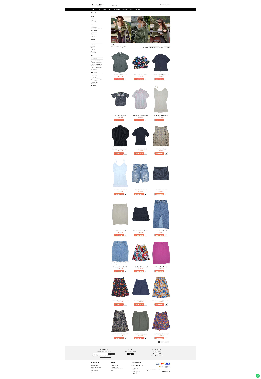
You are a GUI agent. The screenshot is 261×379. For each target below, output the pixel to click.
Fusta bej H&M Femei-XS (120, 230)
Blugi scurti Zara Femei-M (141, 190)
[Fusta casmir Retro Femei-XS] (140, 287)
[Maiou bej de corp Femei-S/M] (161, 99)
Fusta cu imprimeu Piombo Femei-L (161, 334)
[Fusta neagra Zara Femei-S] (161, 173)
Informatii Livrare (94, 370)
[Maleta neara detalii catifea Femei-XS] (120, 136)
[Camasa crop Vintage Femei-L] (140, 62)
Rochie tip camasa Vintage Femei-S (141, 115)
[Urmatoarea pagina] (168, 342)
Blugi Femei (93, 20)
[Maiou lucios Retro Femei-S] (161, 136)
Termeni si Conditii (94, 365)
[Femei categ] (140, 29)
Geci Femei (93, 26)
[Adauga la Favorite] (125, 79)
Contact (92, 368)
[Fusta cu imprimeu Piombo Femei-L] (161, 320)
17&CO (93, 77)
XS (92, 46)
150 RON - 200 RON (96, 65)
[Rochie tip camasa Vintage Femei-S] (140, 99)
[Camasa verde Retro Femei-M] (120, 62)
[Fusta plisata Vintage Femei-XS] (140, 252)
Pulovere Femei (94, 32)
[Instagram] (133, 354)
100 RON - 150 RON (96, 64)
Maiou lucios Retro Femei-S (161, 149)
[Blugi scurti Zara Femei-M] (140, 173)
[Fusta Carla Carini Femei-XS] (161, 252)
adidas (93, 83)
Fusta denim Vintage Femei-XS (120, 266)
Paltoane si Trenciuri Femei (96, 29)
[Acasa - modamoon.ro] (97, 5)
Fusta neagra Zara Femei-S (161, 190)
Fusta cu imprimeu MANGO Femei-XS (161, 300)
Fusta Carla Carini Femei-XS (161, 266)
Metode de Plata (114, 365)
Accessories (94, 82)
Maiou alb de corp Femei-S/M (120, 190)
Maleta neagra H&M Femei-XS (140, 149)
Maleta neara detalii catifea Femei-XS (120, 149)
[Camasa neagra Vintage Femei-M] (161, 62)
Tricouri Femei (93, 36)
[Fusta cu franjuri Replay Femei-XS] (140, 214)
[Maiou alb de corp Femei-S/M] (120, 173)
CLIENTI (113, 362)
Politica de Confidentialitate (105, 357)
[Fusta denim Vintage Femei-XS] (120, 252)
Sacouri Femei (93, 34)
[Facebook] (128, 354)
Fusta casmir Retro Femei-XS (140, 300)
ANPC (112, 370)
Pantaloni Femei (94, 30)
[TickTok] (130, 354)
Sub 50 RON (94, 61)
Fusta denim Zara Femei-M (161, 230)
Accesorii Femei (94, 18)
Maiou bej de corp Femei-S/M (161, 115)
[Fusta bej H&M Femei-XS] (120, 214)
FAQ (91, 372)
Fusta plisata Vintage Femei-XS (141, 266)
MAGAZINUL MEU (95, 362)
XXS (93, 44)
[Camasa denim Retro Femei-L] (120, 99)
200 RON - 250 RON (96, 67)
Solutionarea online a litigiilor (117, 368)
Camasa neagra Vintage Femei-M (161, 74)
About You (94, 80)
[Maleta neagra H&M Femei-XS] (140, 136)
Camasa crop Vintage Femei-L (140, 74)
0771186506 (158, 353)
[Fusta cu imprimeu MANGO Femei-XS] (161, 287)
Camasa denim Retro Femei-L (120, 115)
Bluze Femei (93, 21)
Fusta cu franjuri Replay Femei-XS (140, 230)
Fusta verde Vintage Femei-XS (140, 334)
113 (166, 342)
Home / (92, 12)
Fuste (92, 24)
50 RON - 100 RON (95, 62)
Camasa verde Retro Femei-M (120, 74)
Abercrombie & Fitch (96, 79)
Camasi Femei (93, 23)
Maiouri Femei (94, 27)
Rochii (92, 33)
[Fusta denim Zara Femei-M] (161, 214)
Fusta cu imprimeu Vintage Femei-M (120, 300)
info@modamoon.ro (158, 355)
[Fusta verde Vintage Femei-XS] (140, 320)
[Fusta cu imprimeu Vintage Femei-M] (120, 287)
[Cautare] (135, 5)
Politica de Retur (114, 367)
